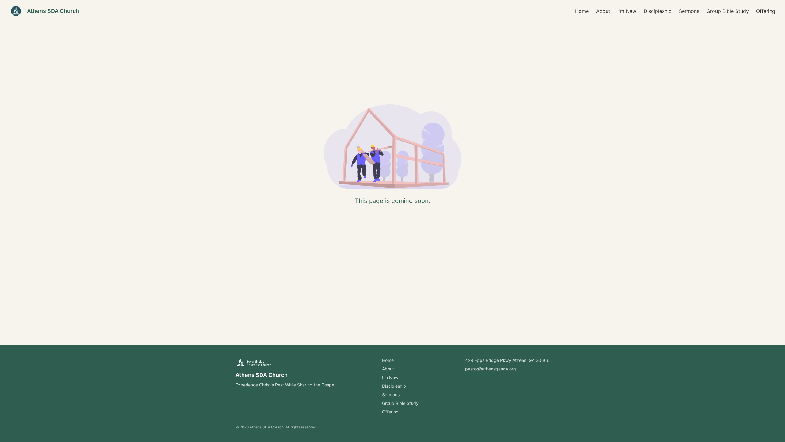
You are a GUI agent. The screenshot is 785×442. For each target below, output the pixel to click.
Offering (765, 11)
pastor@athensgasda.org (490, 368)
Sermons (689, 11)
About (603, 11)
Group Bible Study (727, 11)
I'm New (627, 11)
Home (582, 11)
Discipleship (658, 11)
